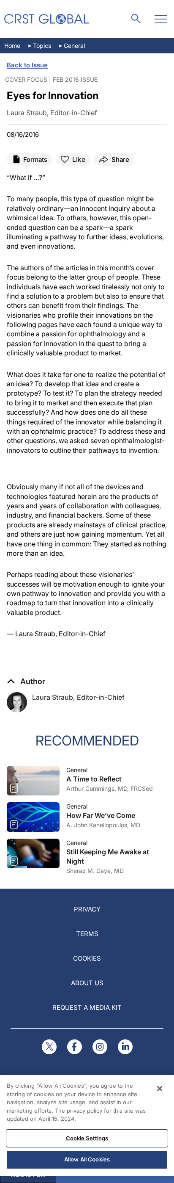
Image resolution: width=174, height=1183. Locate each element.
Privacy (87, 909)
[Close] (159, 1088)
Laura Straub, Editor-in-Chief (78, 697)
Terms (87, 934)
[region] (87, 1125)
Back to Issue (27, 65)
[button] (26, 681)
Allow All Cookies (87, 1159)
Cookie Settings (87, 1138)
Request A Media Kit (87, 1007)
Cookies (87, 958)
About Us (87, 983)
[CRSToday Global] (46, 19)
